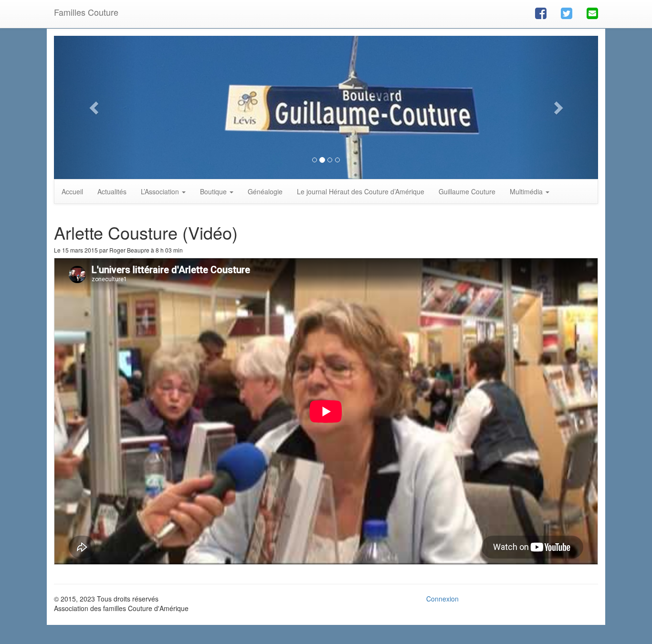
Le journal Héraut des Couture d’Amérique (360, 191)
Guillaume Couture (467, 191)
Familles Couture (86, 12)
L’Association (161, 191)
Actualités (111, 191)
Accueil (72, 191)
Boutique (214, 191)
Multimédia (527, 191)
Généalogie (265, 191)
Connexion (442, 598)
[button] (95, 107)
